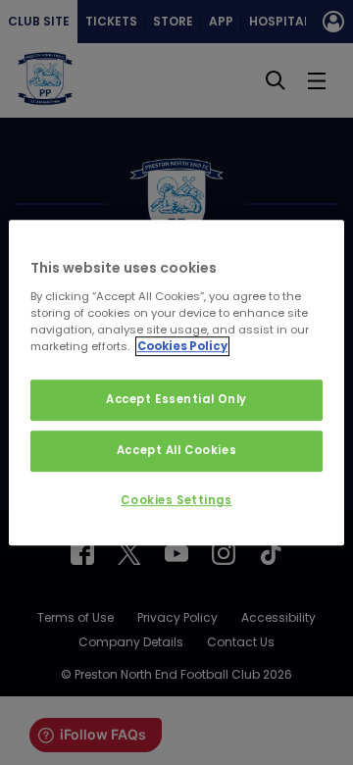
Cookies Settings (176, 500)
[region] (176, 382)
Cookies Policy (182, 346)
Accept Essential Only (176, 399)
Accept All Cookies (176, 450)
